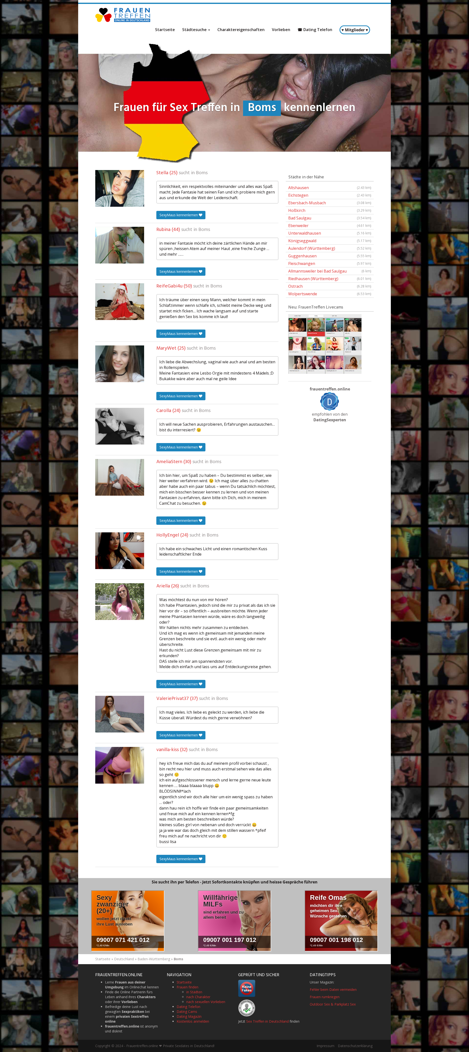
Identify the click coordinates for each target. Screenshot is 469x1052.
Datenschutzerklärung (355, 1045)
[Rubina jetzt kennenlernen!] (119, 245)
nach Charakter (198, 997)
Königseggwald (329, 240)
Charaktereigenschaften (241, 29)
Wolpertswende (329, 294)
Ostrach (329, 286)
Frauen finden (187, 987)
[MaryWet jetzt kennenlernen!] (119, 363)
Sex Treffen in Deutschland (267, 1021)
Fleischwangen (329, 263)
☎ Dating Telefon (315, 29)
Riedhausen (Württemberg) (329, 278)
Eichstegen (329, 195)
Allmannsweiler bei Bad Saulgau (329, 271)
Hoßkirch (329, 210)
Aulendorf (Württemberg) (329, 248)
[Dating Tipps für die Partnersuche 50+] (330, 401)
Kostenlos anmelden (193, 1021)
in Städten (194, 992)
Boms (202, 173)
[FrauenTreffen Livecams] (325, 343)
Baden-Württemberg (154, 959)
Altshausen (329, 187)
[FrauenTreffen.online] (123, 15)
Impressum (325, 1045)
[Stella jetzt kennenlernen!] (119, 188)
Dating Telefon (188, 1006)
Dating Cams (187, 1011)
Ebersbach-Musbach (329, 203)
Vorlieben (281, 29)
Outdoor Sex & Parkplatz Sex (333, 1004)
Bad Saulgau (329, 218)
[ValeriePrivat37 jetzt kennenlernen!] (119, 714)
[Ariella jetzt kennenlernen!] (119, 601)
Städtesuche (195, 29)
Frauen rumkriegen (325, 997)
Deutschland (124, 959)
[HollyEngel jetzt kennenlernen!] (119, 550)
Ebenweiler (329, 225)
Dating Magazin (189, 1016)
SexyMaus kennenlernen (179, 215)
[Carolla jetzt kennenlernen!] (119, 426)
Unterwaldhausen (329, 233)
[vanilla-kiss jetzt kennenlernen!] (119, 765)
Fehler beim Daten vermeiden (333, 989)
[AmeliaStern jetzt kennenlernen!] (119, 477)
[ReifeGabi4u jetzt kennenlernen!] (119, 301)
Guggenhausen (329, 256)
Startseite (165, 29)
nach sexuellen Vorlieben (205, 1001)
